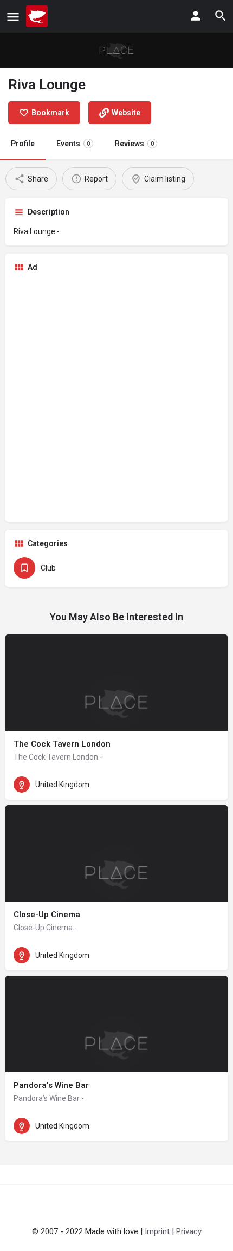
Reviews (134, 143)
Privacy (189, 1231)
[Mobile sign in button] (196, 16)
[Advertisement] (116, 397)
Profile (23, 143)
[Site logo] (38, 16)
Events (73, 143)
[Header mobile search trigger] (220, 16)
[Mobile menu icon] (13, 16)
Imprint (157, 1231)
